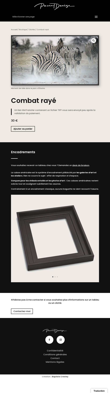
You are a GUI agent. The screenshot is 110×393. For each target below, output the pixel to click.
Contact (55, 358)
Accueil (14, 29)
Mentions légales (55, 362)
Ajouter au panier (22, 128)
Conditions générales (55, 354)
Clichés (32, 29)
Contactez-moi (21, 311)
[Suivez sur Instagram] (61, 340)
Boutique (23, 29)
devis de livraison (80, 165)
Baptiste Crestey (60, 376)
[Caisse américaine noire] (55, 281)
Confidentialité (55, 350)
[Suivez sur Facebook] (49, 340)
